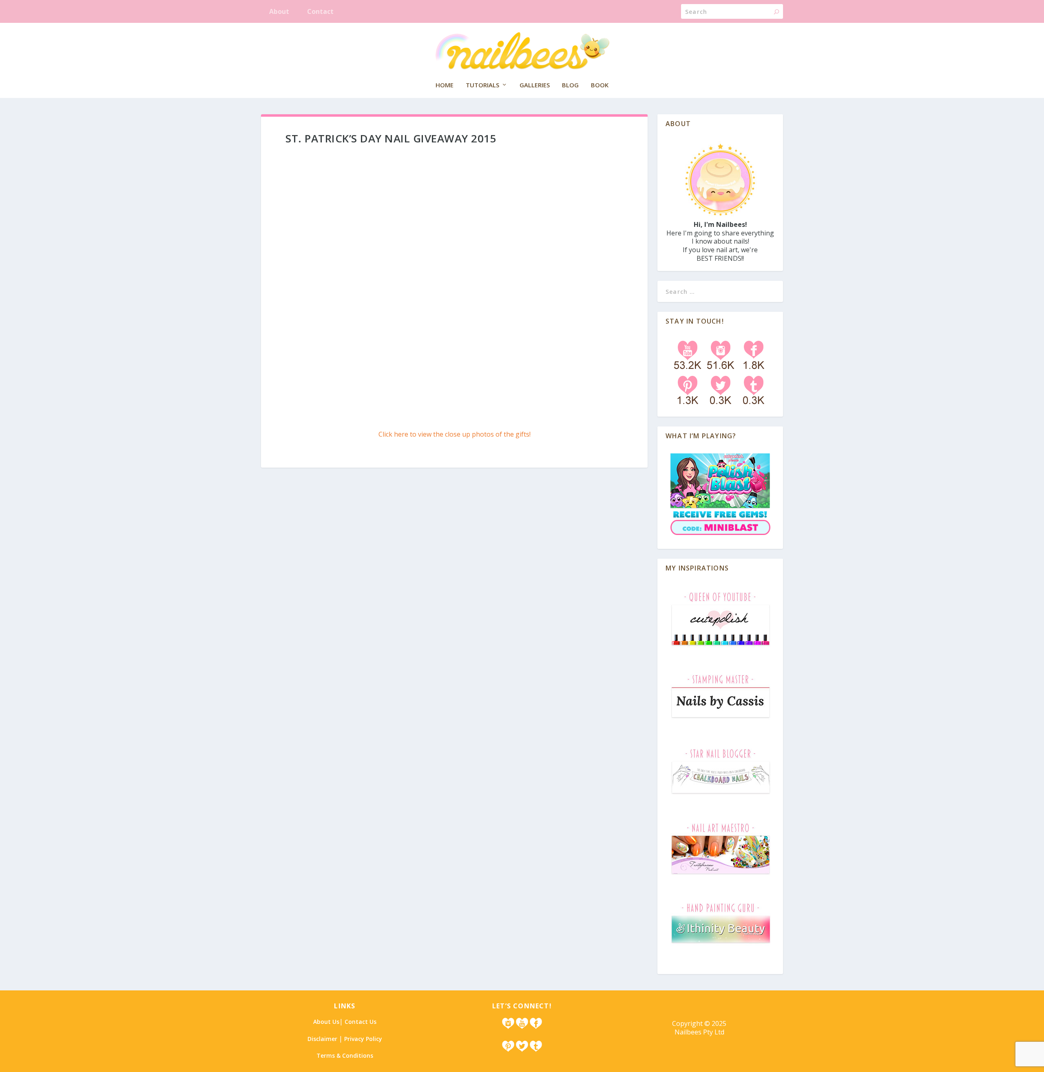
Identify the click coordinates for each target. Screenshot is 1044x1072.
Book (599, 85)
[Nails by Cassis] (720, 721)
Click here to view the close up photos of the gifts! (454, 434)
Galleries (535, 85)
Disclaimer (322, 1039)
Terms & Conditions (344, 1055)
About (279, 11)
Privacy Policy (363, 1039)
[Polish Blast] (720, 536)
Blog (570, 85)
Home (444, 85)
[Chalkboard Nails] (720, 795)
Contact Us (360, 1021)
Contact (320, 11)
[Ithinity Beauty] (720, 945)
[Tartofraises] (720, 875)
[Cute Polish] (720, 646)
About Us (326, 1021)
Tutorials (482, 85)
